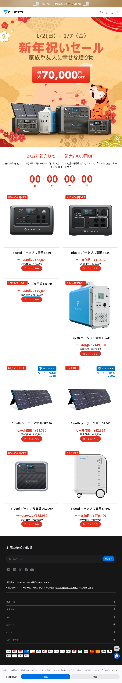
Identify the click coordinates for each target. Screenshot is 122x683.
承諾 (46, 676)
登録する (108, 558)
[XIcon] (20, 570)
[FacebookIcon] (26, 570)
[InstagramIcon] (14, 570)
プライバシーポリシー (110, 670)
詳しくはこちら (31, 268)
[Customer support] (101, 12)
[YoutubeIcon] (32, 570)
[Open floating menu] (117, 648)
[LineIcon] (8, 570)
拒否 (95, 676)
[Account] (106, 12)
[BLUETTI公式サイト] (13, 12)
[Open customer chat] (117, 656)
